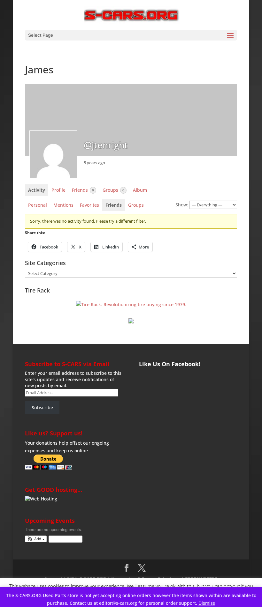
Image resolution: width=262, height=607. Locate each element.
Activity (36, 190)
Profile (58, 190)
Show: (181, 205)
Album (140, 190)
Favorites (89, 205)
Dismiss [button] (206, 603)
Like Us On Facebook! (169, 364)
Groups (113, 190)
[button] (36, 539)
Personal (37, 205)
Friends (83, 190)
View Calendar (63, 539)
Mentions (63, 205)
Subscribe (42, 407)
